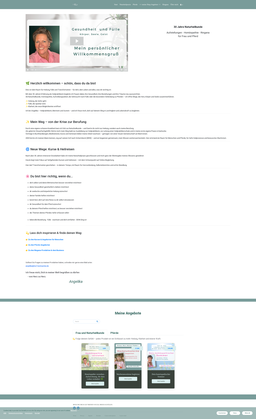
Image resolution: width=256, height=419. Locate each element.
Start (116, 4)
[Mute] (117, 70)
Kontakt (37, 413)
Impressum (28, 413)
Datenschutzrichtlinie (16, 413)
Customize (222, 413)
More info (74, 410)
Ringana (165, 4)
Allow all (247, 413)
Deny (234, 413)
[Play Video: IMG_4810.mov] (76, 41)
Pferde (135, 4)
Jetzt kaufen (95, 383)
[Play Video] (28, 70)
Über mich (174, 4)
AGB (5, 413)
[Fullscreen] (126, 70)
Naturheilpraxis (125, 4)
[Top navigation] (181, 5)
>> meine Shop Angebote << (150, 4)
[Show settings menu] (122, 70)
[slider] (75, 70)
